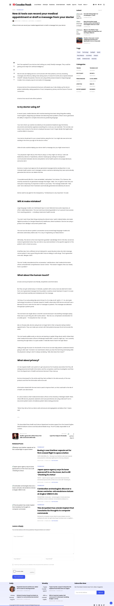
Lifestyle (79, 84)
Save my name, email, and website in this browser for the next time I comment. (34, 564)
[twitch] (104, 605)
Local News (93, 78)
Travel (78, 68)
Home (13, 10)
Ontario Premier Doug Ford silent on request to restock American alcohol (27, 596)
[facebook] (94, 605)
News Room (17, 21)
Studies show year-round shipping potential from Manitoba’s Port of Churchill (92, 39)
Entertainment (81, 89)
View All (100, 10)
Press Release (80, 78)
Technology (20, 10)
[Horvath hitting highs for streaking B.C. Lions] (79, 16)
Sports (92, 73)
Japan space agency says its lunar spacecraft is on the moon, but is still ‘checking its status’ (53, 472)
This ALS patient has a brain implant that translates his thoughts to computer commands (55, 510)
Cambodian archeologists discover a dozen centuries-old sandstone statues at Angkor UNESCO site (55, 491)
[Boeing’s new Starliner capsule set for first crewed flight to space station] (24, 455)
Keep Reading (55, 460)
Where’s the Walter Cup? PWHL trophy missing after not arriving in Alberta (93, 31)
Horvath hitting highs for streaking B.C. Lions (91, 14)
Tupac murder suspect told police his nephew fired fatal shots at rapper (60, 587)
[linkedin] (101, 605)
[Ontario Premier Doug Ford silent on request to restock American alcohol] (12, 598)
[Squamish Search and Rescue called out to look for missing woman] (12, 589)
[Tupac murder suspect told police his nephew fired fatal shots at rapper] (45, 589)
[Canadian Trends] (22, 4)
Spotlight (79, 73)
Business (92, 89)
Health (92, 84)
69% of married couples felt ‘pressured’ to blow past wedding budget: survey (59, 597)
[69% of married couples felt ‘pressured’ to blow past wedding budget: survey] (45, 598)
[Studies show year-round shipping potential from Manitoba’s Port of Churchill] (79, 40)
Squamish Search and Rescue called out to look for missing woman (27, 587)
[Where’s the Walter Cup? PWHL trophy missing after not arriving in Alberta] (79, 32)
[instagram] (99, 605)
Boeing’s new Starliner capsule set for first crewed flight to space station (54, 451)
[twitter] (96, 605)
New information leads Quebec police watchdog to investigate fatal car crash (92, 23)
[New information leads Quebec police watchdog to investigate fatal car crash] (79, 24)
